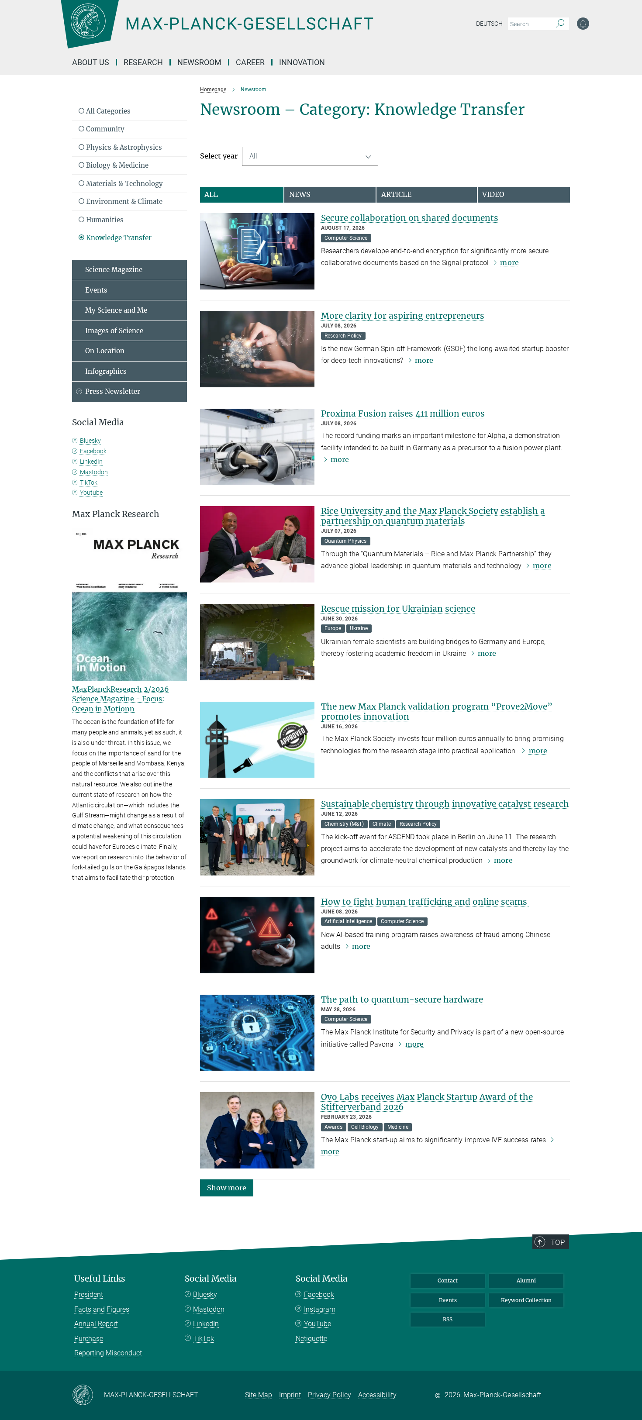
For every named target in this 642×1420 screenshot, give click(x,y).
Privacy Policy (329, 1395)
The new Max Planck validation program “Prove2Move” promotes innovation (436, 711)
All (253, 156)
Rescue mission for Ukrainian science (398, 608)
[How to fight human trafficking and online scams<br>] (257, 935)
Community (104, 129)
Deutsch (489, 23)
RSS (447, 1319)
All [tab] (211, 194)
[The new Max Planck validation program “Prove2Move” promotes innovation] (257, 740)
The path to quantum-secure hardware (402, 999)
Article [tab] (396, 194)
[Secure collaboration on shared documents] (257, 251)
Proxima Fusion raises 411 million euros (403, 413)
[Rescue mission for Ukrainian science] (257, 642)
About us (90, 62)
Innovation (302, 62)
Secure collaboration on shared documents (409, 218)
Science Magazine (113, 269)
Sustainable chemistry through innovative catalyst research (445, 804)
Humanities (104, 220)
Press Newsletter (112, 391)
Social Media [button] (98, 422)
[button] (226, 1187)
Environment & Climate (123, 201)
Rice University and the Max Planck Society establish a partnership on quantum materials (433, 516)
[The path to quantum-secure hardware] (257, 1033)
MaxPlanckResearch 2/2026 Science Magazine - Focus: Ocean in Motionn (120, 699)
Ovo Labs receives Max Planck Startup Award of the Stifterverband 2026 (427, 1102)
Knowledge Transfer (118, 238)
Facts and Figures (101, 1309)
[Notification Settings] (583, 23)
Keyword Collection (526, 1300)
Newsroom (199, 62)
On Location (104, 351)
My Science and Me (116, 310)
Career (250, 62)
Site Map (258, 1395)
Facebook (93, 451)
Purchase (88, 1338)
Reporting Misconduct (108, 1353)
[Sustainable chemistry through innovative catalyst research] (257, 837)
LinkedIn (91, 461)
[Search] (560, 24)
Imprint (290, 1395)
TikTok (88, 482)
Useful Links (99, 1279)
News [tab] (300, 194)
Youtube (91, 492)
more (509, 262)
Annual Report (96, 1324)
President (88, 1294)
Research (143, 62)
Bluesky (90, 440)
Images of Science (114, 331)
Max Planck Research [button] (115, 514)
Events (96, 290)
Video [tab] (493, 194)
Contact (448, 1280)
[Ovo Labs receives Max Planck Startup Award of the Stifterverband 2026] (257, 1130)
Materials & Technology (123, 183)
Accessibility (377, 1395)
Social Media (211, 1279)
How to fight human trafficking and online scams (425, 901)
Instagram (319, 1309)
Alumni (526, 1280)
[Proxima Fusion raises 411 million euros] (257, 447)
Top (558, 1242)
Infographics (106, 371)
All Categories (107, 111)
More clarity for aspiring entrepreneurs (402, 315)
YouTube (317, 1324)
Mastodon (94, 472)
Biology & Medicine (116, 165)
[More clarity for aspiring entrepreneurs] (257, 349)
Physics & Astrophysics (123, 147)
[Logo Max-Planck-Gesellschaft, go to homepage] (216, 30)
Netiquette (311, 1338)
